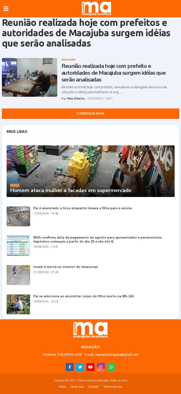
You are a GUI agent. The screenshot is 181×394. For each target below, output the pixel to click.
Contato (93, 386)
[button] (6, 9)
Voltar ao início (119, 380)
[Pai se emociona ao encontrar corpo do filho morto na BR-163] (18, 304)
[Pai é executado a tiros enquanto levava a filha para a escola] (18, 216)
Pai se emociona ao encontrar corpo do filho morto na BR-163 (83, 296)
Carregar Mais (90, 113)
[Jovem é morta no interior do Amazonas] (18, 275)
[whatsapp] (111, 367)
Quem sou (77, 386)
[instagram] (101, 367)
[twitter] (80, 367)
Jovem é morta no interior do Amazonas (65, 267)
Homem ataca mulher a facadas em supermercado (71, 190)
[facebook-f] (70, 367)
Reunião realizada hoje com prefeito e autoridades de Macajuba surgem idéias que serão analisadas (114, 73)
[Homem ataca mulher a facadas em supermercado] (91, 171)
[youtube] (90, 367)
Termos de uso (112, 386)
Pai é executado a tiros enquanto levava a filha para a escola (82, 208)
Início (62, 386)
